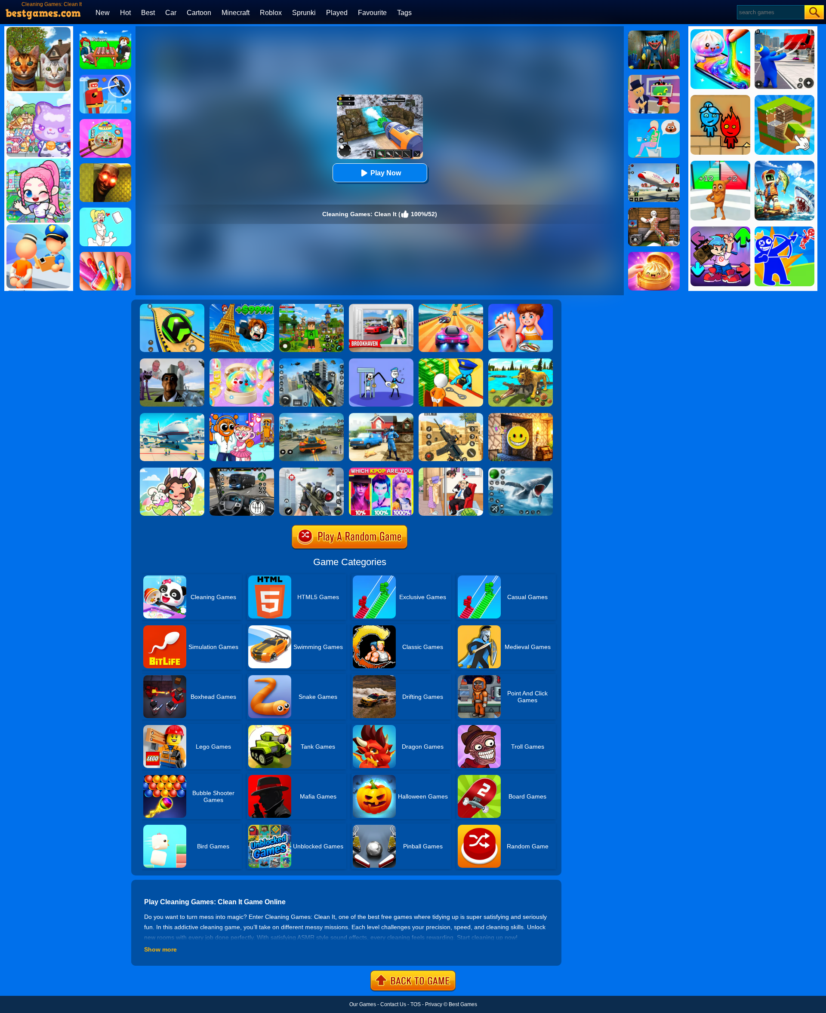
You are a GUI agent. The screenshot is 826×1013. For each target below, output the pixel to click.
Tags (404, 12)
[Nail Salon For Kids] (105, 255)
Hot (125, 12)
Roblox (271, 12)
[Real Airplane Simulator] (654, 166)
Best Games (463, 1004)
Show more (160, 949)
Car (170, 12)
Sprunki (304, 12)
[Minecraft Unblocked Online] (520, 416)
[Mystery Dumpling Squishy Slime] (105, 122)
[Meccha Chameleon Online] (654, 211)
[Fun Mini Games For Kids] (242, 416)
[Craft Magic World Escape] (311, 307)
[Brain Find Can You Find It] (451, 471)
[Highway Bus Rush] (242, 471)
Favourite (372, 12)
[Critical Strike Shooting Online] (451, 416)
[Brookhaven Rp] (381, 307)
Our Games (362, 1004)
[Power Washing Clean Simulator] (381, 416)
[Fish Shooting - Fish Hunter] (520, 471)
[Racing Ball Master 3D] (172, 307)
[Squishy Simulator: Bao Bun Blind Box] (242, 361)
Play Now (385, 173)
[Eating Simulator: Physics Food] (654, 122)
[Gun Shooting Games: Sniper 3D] (311, 471)
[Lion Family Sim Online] (520, 361)
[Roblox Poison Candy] (105, 34)
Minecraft (236, 12)
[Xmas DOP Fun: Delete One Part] (105, 211)
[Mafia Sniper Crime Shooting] (311, 361)
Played (337, 12)
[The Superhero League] (105, 78)
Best (148, 12)
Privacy (433, 1004)
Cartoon (199, 12)
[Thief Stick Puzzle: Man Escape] (381, 361)
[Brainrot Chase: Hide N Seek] (105, 166)
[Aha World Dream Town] (172, 471)
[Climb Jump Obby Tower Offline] (242, 307)
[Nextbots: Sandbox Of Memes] (172, 361)
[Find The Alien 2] (654, 78)
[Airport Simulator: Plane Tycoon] (172, 416)
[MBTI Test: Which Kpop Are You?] (381, 471)
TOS (415, 1004)
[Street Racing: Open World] (311, 416)
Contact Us (393, 1004)
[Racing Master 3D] (451, 307)
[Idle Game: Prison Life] (451, 361)
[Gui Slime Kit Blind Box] (654, 255)
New (103, 12)
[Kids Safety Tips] (520, 307)
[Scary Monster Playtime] (654, 34)
